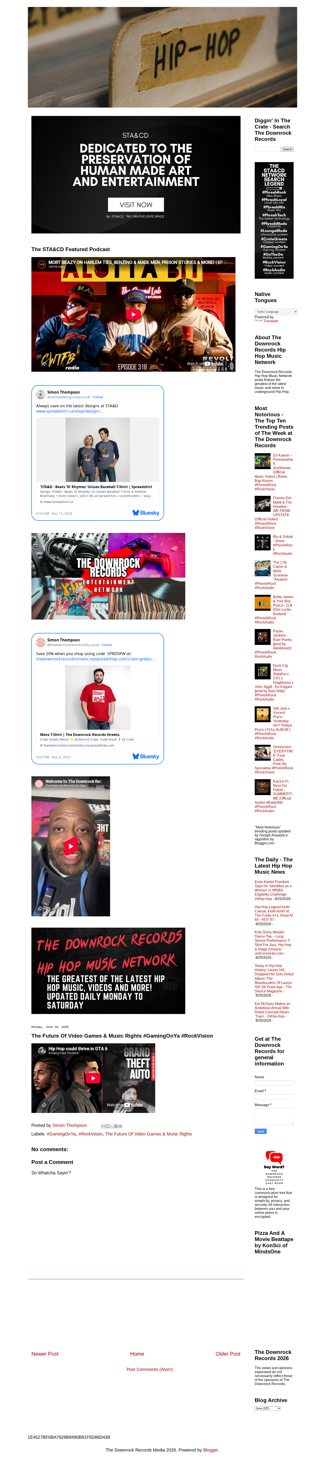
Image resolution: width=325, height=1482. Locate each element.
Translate (271, 321)
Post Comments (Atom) (149, 1369)
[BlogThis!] (107, 1126)
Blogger (210, 1450)
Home (137, 1354)
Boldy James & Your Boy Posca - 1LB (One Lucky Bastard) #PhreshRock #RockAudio (274, 609)
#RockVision (90, 1133)
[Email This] (103, 1126)
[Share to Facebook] (116, 1126)
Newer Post (45, 1354)
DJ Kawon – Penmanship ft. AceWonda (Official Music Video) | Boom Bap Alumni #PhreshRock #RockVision (274, 472)
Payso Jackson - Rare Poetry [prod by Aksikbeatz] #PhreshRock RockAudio (273, 643)
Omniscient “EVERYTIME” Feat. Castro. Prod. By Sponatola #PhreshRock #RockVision (274, 759)
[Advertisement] (136, 1310)
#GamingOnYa (61, 1133)
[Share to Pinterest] (120, 1126)
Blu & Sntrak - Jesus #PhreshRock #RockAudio (283, 545)
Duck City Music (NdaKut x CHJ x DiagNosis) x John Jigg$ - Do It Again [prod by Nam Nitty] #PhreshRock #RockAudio (274, 682)
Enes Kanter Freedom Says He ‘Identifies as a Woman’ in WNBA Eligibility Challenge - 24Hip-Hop (273, 890)
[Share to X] (112, 1126)
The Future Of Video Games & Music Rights (148, 1133)
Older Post (228, 1354)
